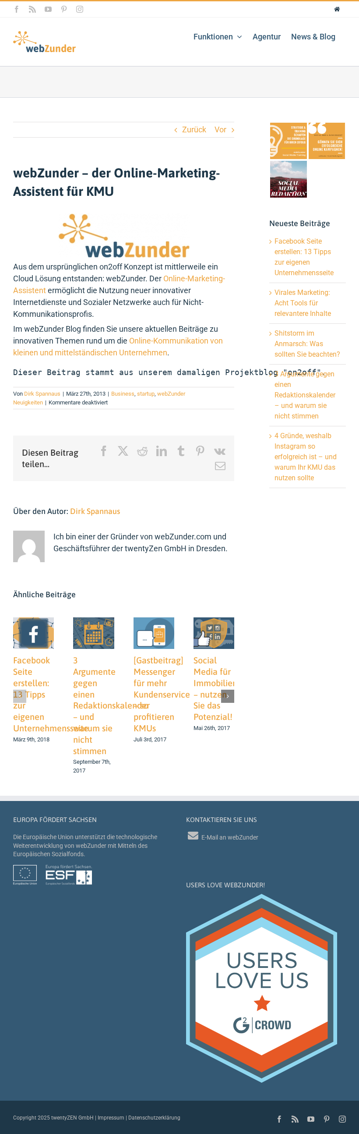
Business (122, 393)
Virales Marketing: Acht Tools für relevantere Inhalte (303, 303)
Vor (220, 129)
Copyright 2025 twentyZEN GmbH (53, 1118)
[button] (19, 696)
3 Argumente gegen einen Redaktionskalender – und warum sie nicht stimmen (111, 705)
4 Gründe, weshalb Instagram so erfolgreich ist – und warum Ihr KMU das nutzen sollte (306, 457)
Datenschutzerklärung (154, 1118)
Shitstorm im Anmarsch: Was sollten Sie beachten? (307, 343)
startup (146, 393)
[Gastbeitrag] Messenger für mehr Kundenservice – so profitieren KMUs (162, 694)
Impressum (111, 1118)
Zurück (194, 129)
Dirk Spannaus (42, 393)
